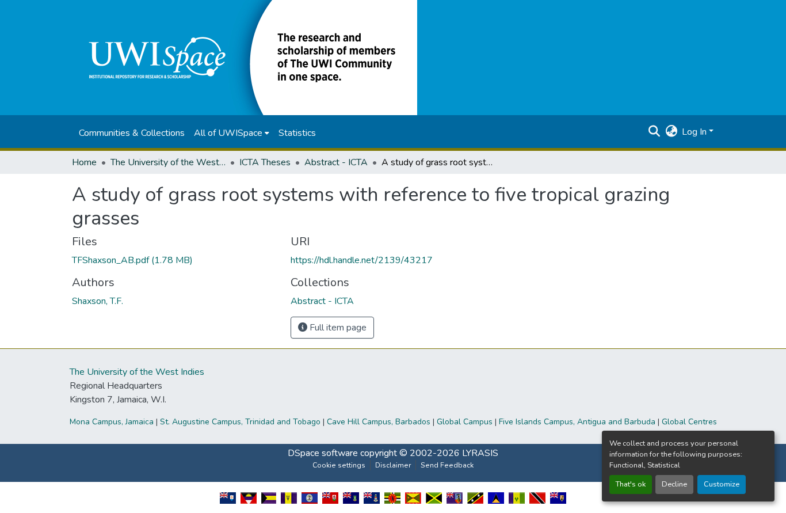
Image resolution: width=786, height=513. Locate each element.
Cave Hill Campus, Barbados (378, 421)
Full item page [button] (337, 327)
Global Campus (465, 421)
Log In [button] (695, 132)
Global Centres (689, 421)
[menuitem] (231, 133)
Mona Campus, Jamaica (112, 421)
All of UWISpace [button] (228, 133)
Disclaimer (393, 465)
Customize (721, 484)
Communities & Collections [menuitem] (132, 133)
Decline (674, 484)
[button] (244, 57)
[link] (174, 260)
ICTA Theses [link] (265, 162)
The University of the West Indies (137, 372)
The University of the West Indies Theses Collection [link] (168, 162)
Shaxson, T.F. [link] (97, 301)
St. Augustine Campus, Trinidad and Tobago (240, 421)
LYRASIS (480, 453)
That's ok (631, 484)
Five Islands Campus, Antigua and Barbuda (577, 421)
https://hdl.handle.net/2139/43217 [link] (362, 260)
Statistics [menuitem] (297, 133)
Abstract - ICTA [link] (336, 162)
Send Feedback (447, 465)
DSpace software (323, 453)
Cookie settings (338, 465)
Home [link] (84, 162)
